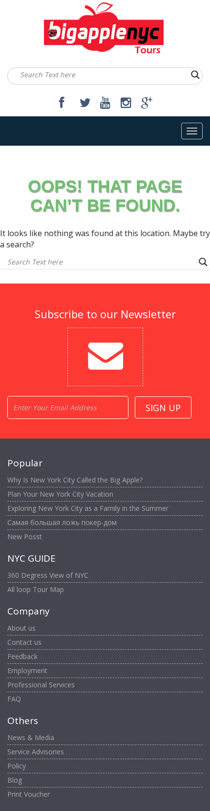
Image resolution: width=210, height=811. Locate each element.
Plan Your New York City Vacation (60, 494)
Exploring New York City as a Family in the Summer (87, 508)
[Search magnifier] (195, 75)
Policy (16, 765)
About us (21, 628)
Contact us (24, 642)
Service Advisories (35, 751)
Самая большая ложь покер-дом (62, 522)
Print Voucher (28, 794)
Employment (27, 670)
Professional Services (41, 684)
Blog (14, 780)
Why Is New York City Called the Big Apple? (75, 479)
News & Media (30, 737)
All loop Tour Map (35, 589)
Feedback (22, 656)
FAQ (14, 698)
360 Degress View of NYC (47, 575)
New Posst (24, 536)
